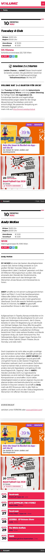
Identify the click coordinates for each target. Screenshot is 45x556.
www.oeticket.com (34, 410)
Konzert (6, 201)
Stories (29, 125)
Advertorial (38, 125)
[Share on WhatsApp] (16, 56)
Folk (37, 201)
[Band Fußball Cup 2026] (22, 172)
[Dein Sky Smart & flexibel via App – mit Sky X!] (22, 138)
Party (5, 10)
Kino (42, 550)
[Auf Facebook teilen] (10, 56)
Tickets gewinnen (13, 186)
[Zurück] (2, 10)
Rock (42, 201)
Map (5, 56)
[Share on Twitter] (13, 56)
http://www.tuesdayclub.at (24, 109)
